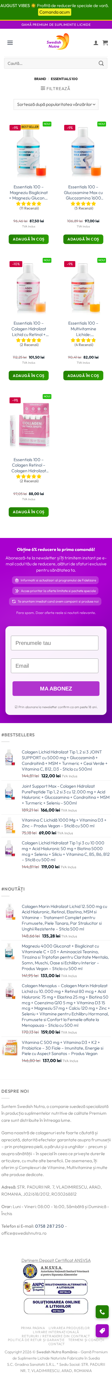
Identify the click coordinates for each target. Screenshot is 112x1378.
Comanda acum (54, 12)
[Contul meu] (96, 43)
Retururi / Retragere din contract (56, 1336)
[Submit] (101, 63)
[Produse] (10, 43)
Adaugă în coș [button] (29, 239)
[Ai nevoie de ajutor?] (102, 1311)
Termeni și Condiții (86, 1340)
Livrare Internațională (56, 1332)
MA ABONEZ (56, 689)
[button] (105, 43)
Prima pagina (33, 1328)
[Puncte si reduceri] (102, 1330)
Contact (56, 1344)
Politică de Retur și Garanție (36, 1340)
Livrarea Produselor (69, 1328)
